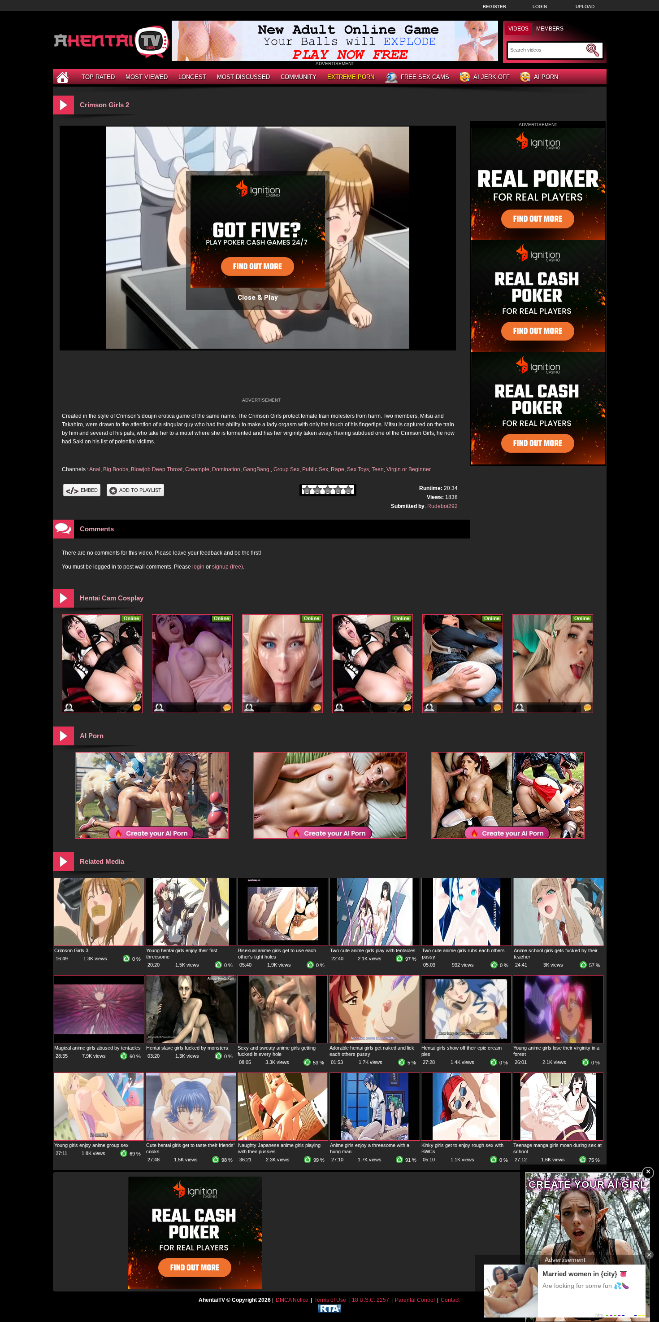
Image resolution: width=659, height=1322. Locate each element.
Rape (337, 469)
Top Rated (98, 77)
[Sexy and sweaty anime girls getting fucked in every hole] (282, 1041)
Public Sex (315, 469)
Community (298, 77)
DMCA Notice (292, 1300)
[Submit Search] (592, 50)
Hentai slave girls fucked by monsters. (188, 1048)
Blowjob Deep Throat (156, 469)
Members (550, 29)
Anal (94, 469)
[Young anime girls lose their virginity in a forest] (558, 1041)
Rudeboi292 (442, 506)
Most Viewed (147, 77)
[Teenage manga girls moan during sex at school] (558, 1138)
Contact (450, 1300)
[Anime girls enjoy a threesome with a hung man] (375, 1138)
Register (494, 6)
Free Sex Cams (425, 77)
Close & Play (258, 297)
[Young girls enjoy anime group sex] (99, 1138)
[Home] (63, 76)
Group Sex (286, 469)
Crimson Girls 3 (71, 950)
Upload (585, 6)
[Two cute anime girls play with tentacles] (375, 944)
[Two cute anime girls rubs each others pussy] (467, 944)
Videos (518, 29)
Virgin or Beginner (408, 469)
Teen (378, 469)
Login (540, 6)
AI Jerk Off (491, 77)
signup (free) (227, 567)
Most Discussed (243, 77)
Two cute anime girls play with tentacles (373, 950)
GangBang (257, 469)
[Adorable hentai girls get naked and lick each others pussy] (374, 1041)
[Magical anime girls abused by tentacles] (99, 1041)
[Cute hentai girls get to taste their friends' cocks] (191, 1138)
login (198, 567)
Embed (89, 490)
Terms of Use (330, 1300)
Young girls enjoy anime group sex (91, 1145)
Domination (226, 469)
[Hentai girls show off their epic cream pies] (466, 1041)
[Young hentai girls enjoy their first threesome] (191, 944)
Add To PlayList (140, 490)
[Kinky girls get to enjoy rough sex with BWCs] (466, 1138)
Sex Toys (358, 469)
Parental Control (415, 1300)
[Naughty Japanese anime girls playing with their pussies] (283, 1138)
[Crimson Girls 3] (99, 944)
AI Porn (546, 77)
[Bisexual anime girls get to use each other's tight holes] (283, 944)
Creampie (197, 469)
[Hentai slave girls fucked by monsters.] (191, 1041)
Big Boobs (115, 469)
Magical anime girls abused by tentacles (97, 1048)
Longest (192, 77)
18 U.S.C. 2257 (370, 1300)
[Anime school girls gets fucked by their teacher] (558, 944)
